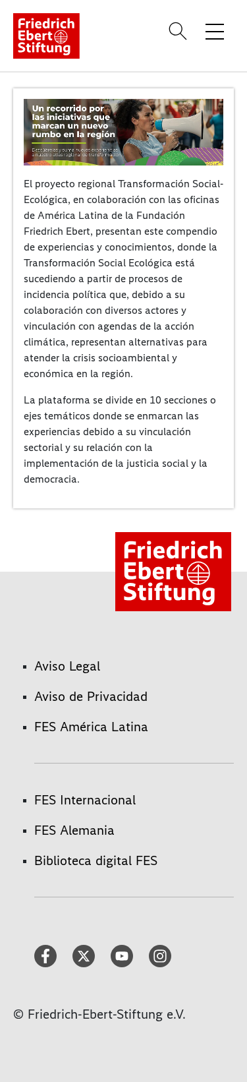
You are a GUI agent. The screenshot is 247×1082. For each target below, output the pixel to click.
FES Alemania (74, 830)
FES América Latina (91, 727)
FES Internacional (85, 800)
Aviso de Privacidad (91, 696)
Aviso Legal (67, 666)
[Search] (180, 31)
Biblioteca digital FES (95, 860)
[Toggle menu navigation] (215, 31)
